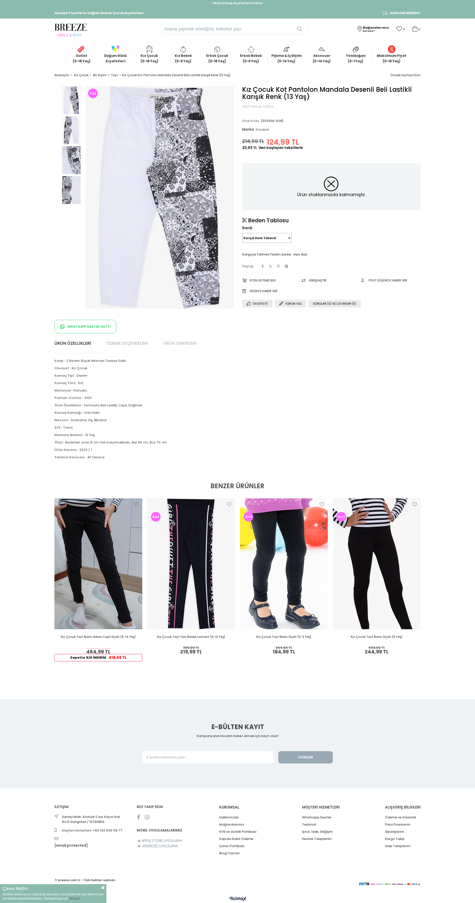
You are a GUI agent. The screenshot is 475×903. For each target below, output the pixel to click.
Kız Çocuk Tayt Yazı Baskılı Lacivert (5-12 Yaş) (191, 637)
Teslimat (309, 824)
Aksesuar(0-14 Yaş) (322, 58)
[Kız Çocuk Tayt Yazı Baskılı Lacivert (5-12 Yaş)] (191, 563)
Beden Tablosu (268, 220)
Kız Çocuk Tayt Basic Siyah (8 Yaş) (377, 637)
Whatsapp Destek (316, 817)
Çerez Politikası (231, 846)
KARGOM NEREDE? (405, 13)
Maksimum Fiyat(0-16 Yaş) (391, 58)
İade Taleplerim (397, 846)
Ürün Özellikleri (72, 343)
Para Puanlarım (397, 824)
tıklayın (74, 898)
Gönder (305, 757)
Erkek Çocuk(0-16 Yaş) (217, 58)
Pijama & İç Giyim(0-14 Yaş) (286, 58)
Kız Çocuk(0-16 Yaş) (149, 58)
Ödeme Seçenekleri (127, 343)
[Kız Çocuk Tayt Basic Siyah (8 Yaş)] (377, 563)
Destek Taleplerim (317, 838)
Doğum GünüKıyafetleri (115, 58)
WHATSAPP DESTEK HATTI (89, 326)
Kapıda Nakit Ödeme (236, 838)
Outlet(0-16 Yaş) (82, 58)
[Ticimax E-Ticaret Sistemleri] (237, 899)
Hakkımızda (228, 817)
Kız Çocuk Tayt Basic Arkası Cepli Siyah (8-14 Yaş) (98, 637)
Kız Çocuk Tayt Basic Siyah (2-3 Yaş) (283, 637)
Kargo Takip (394, 838)
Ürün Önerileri (180, 343)
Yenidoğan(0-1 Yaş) (355, 58)
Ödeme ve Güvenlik (400, 817)
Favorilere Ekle (136, 504)
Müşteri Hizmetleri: (92, 830)
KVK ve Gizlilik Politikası (238, 831)
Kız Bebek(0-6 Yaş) (183, 58)
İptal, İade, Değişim (317, 831)
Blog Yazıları (229, 853)
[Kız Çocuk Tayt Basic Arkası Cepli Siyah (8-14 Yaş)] (98, 563)
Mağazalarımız (231, 824)
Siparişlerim (394, 831)
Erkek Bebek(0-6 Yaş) (251, 58)
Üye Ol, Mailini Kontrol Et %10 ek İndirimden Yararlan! (237, 3)
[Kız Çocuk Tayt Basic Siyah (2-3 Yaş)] (284, 563)
